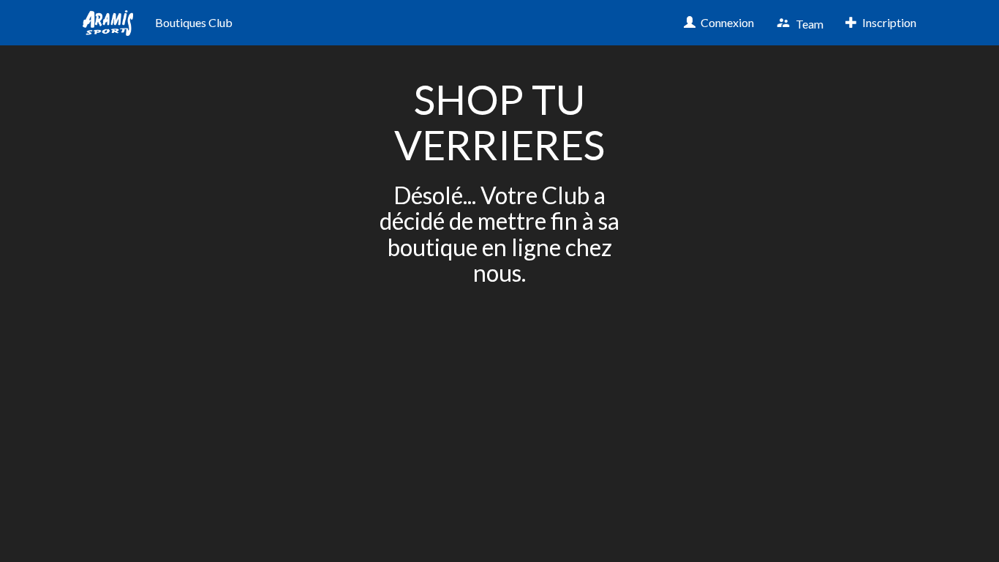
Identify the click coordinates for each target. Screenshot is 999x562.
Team (808, 23)
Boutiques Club (194, 22)
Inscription (888, 22)
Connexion (726, 22)
